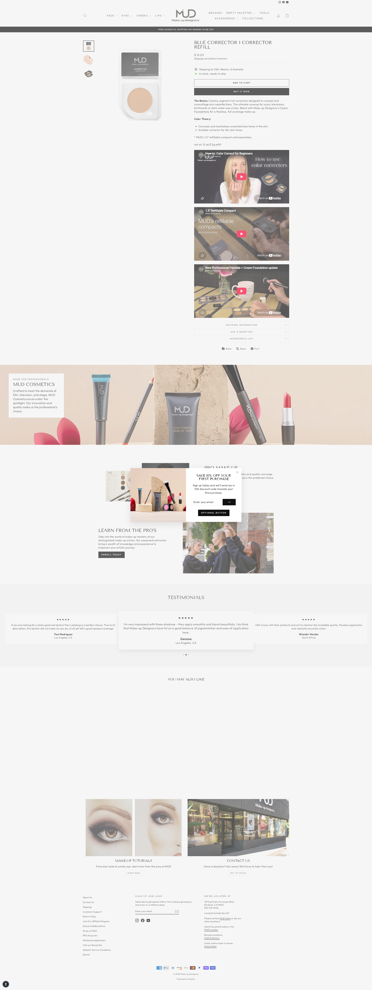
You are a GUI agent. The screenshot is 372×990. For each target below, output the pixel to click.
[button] (5, 984)
